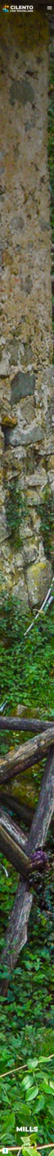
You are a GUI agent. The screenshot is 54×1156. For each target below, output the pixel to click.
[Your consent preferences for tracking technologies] (5, 1151)
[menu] (49, 8)
